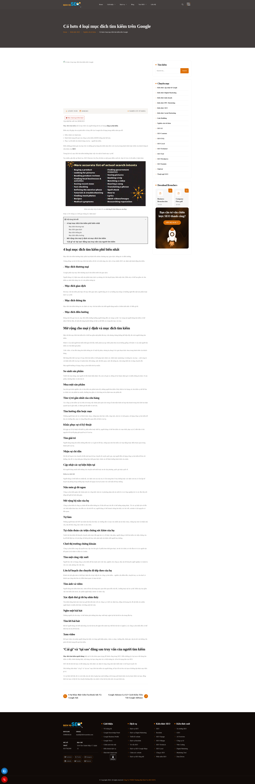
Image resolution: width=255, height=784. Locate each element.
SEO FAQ (160, 138)
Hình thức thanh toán (110, 752)
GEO (178, 733)
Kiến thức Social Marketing (166, 113)
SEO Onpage (160, 737)
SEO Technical (162, 149)
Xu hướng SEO (182, 729)
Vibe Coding (181, 744)
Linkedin (68, 761)
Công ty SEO (160, 752)
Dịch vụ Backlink (135, 740)
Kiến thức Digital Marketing (166, 93)
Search (184, 71)
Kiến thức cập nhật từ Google (167, 87)
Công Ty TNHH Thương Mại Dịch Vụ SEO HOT (139, 780)
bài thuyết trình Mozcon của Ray (116, 209)
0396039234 (67, 735)
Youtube (78, 761)
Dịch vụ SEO (134, 729)
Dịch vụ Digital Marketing (138, 733)
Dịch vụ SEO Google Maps (138, 748)
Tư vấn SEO (134, 744)
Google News (108, 740)
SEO (157, 729)
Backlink (159, 733)
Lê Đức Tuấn (73, 111)
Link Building (162, 118)
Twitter (78, 757)
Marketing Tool (181, 752)
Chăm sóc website (135, 752)
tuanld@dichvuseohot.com (84, 735)
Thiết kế (160, 169)
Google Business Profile (111, 737)
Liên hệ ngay (171, 222)
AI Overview (181, 737)
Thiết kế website (135, 737)
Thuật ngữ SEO (162, 174)
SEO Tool (160, 154)
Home (101, 4)
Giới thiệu (110, 4)
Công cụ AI (180, 740)
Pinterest (88, 761)
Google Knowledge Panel (112, 733)
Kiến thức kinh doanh (164, 98)
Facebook (69, 757)
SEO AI (160, 128)
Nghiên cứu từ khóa (137, 111)
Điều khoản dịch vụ (110, 748)
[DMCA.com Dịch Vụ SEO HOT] (113, 757)
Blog (132, 4)
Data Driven (180, 756)
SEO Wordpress (162, 159)
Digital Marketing (182, 748)
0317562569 (67, 748)
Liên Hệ (153, 4)
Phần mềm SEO (161, 756)
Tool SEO (142, 4)
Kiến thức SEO (162, 108)
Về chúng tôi (108, 729)
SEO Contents (162, 133)
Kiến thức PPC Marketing (166, 103)
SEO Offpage (160, 740)
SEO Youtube (161, 164)
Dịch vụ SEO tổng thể (137, 756)
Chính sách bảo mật (110, 744)
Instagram (89, 757)
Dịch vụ (122, 4)
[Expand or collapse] (145, 219)
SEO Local (161, 143)
